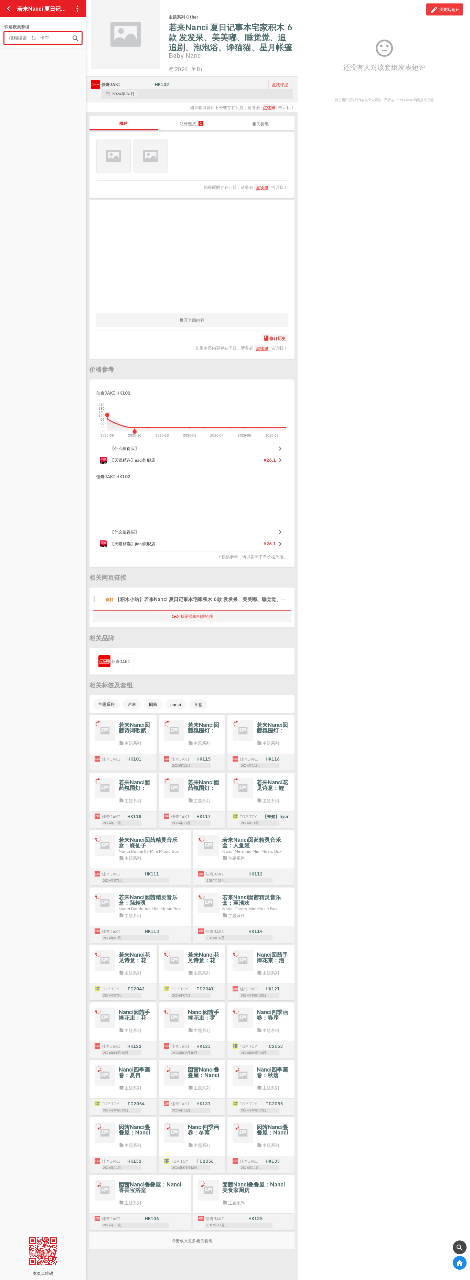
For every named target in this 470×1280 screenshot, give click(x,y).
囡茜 (153, 704)
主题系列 (106, 704)
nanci (175, 704)
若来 (132, 704)
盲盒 (198, 704)
